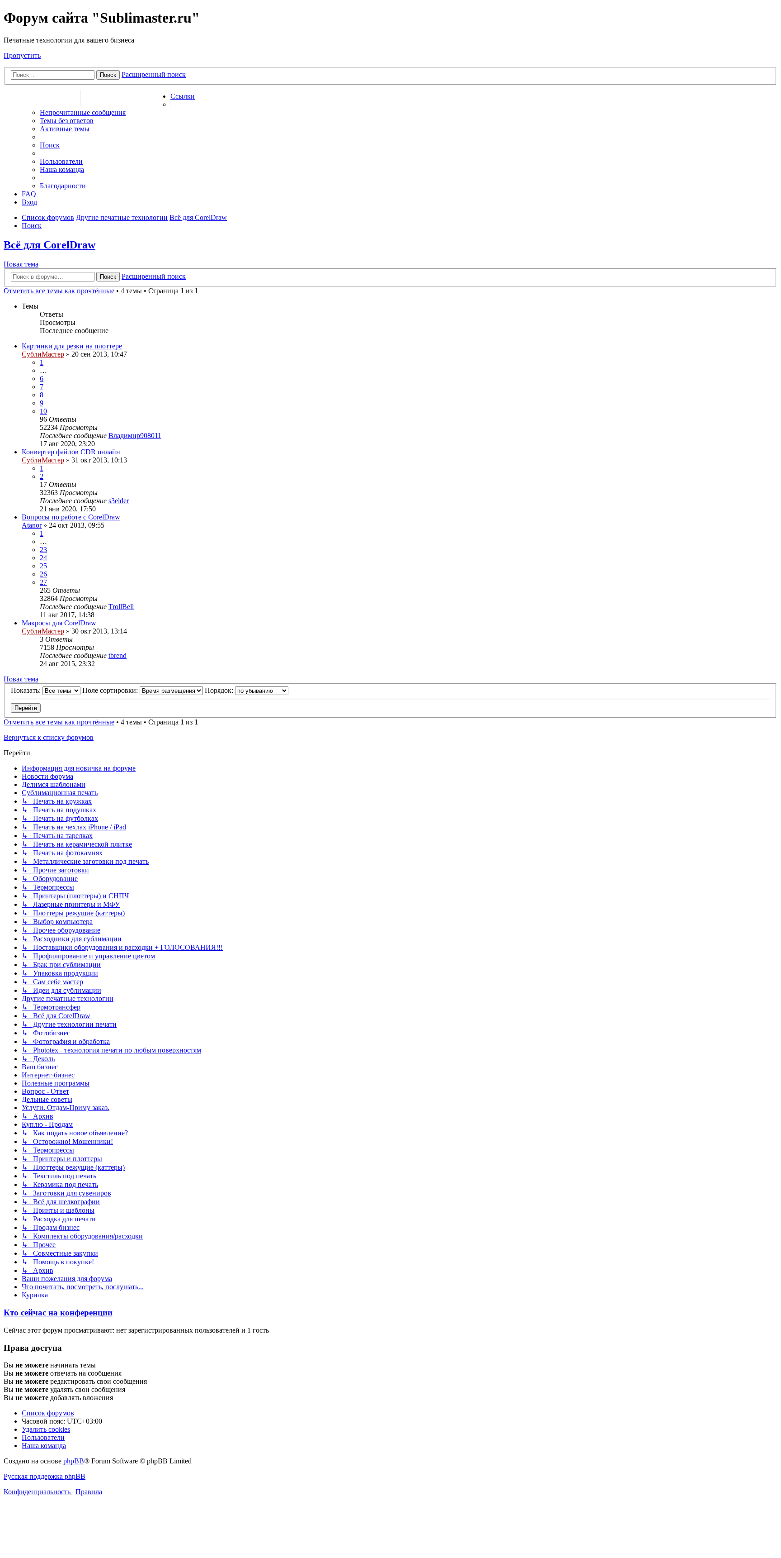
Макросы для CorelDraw (59, 623)
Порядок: (220, 690)
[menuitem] (83, 112)
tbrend (117, 655)
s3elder (118, 501)
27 (43, 582)
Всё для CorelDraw (49, 245)
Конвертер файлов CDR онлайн (71, 452)
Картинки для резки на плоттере (72, 346)
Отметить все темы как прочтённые (59, 291)
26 (43, 574)
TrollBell (121, 606)
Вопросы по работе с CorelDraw (71, 517)
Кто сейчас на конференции (58, 1312)
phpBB (73, 1461)
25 (43, 566)
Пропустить (22, 55)
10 (43, 411)
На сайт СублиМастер (125, 97)
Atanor (32, 525)
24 (43, 558)
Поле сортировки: (111, 690)
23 (43, 549)
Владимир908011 (134, 435)
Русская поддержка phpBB (44, 1476)
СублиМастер (43, 354)
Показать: (26, 690)
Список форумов (41, 97)
